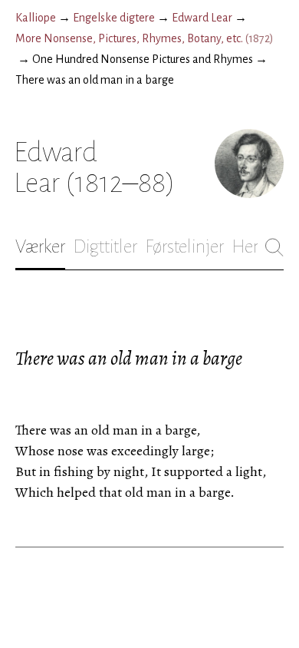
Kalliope (35, 18)
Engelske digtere (114, 18)
